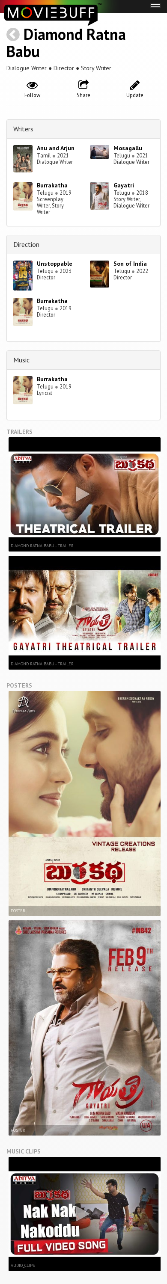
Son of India (130, 263)
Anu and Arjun (56, 148)
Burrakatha (52, 185)
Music (21, 360)
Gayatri (123, 185)
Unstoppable (54, 263)
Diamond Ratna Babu (66, 42)
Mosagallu (127, 148)
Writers (23, 129)
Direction (26, 244)
